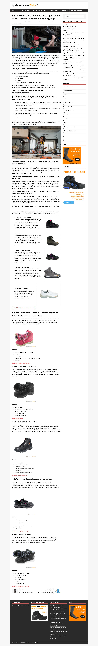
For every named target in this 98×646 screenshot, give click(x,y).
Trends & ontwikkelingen (68, 110)
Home (13, 10)
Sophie (25, 22)
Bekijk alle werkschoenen (40, 10)
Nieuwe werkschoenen (68, 90)
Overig (64, 98)
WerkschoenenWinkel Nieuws (69, 130)
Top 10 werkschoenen (44, 22)
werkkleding (65, 118)
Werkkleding (54, 10)
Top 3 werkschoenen (67, 106)
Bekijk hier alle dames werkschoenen (24, 308)
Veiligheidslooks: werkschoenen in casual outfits (74, 53)
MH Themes (36, 642)
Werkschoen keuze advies (69, 126)
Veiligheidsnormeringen (68, 114)
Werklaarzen (64, 10)
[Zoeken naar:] (74, 16)
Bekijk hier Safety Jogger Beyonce (20, 586)
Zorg (64, 138)
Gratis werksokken (76, 10)
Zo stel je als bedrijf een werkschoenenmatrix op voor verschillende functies (56, 624)
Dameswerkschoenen (34, 22)
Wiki (63, 134)
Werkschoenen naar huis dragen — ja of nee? (73, 55)
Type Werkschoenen (23, 10)
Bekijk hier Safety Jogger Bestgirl (20, 531)
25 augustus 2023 (18, 22)
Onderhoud (65, 94)
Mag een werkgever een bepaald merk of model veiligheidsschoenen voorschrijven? (58, 633)
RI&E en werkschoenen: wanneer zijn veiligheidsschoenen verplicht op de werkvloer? (58, 618)
